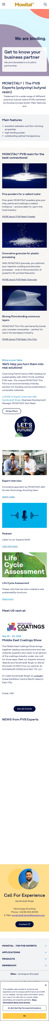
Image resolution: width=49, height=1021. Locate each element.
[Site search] (45, 4)
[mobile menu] (3, 4)
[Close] (46, 985)
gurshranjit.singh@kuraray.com (28, 915)
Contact (23, 924)
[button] (24, 946)
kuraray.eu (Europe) (28, 974)
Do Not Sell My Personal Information (24, 1008)
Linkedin (38, 676)
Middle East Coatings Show (22, 640)
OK (24, 1016)
